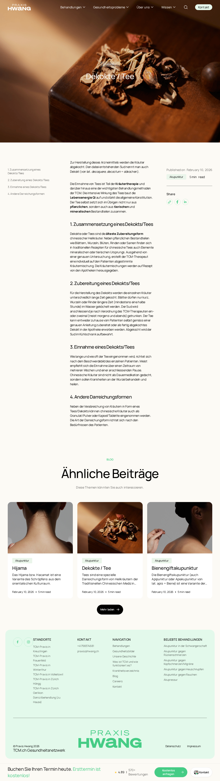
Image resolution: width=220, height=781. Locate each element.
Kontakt (117, 686)
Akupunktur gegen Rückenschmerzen (175, 653)
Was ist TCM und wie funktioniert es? (125, 663)
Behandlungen (121, 646)
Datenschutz (173, 746)
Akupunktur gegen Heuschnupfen (183, 669)
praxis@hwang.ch (88, 651)
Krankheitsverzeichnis (126, 671)
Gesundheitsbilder (124, 651)
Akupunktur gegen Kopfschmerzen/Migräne (178, 662)
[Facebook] (17, 642)
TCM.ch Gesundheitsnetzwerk (39, 750)
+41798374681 (85, 646)
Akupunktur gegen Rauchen (180, 674)
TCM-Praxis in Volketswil (48, 674)
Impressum (194, 746)
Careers (117, 681)
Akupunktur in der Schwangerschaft (185, 646)
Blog (115, 676)
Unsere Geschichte (124, 656)
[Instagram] (28, 642)
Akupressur (171, 680)
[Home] (19, 7)
